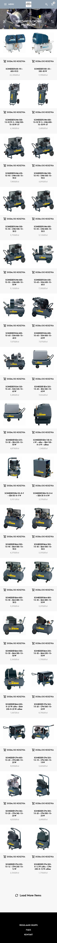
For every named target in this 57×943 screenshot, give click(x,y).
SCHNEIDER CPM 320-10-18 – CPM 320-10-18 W (43, 760)
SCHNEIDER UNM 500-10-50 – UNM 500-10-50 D (14, 229)
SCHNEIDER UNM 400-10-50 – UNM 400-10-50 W (14, 282)
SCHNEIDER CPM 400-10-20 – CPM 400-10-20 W (14, 760)
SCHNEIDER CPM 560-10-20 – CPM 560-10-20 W (43, 706)
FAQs (28, 930)
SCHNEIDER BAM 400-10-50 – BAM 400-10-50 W (43, 600)
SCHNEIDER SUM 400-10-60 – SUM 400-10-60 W (43, 335)
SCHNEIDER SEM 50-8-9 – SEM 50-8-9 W (14, 494)
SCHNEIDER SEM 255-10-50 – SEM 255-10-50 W (14, 442)
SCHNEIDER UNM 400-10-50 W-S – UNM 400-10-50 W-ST (42, 122)
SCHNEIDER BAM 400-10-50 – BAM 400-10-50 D (14, 600)
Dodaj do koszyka (16, 61)
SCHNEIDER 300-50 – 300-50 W (42, 70)
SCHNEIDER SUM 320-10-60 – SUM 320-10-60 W (14, 389)
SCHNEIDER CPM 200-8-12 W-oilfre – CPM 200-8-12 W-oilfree (43, 866)
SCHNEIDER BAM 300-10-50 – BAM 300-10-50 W (14, 653)
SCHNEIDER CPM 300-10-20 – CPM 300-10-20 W (43, 813)
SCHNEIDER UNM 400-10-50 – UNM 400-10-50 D (43, 229)
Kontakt (28, 935)
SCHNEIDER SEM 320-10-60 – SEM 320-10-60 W (43, 389)
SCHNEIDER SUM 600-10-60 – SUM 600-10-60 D (43, 282)
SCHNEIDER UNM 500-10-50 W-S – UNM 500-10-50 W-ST (14, 122)
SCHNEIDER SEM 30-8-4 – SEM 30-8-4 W (42, 494)
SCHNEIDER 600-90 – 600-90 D (14, 70)
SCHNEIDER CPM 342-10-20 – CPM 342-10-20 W (14, 813)
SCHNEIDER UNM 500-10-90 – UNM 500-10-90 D (43, 175)
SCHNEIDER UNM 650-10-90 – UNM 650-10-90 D (14, 175)
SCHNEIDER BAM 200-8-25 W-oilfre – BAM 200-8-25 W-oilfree (14, 706)
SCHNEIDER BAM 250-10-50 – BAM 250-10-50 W (43, 653)
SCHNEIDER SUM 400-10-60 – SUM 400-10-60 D (14, 335)
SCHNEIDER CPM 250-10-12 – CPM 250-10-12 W (14, 866)
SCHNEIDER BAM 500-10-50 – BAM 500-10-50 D (43, 546)
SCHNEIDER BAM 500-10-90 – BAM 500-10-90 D (14, 546)
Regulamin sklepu (28, 925)
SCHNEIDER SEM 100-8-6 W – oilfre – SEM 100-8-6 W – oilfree (42, 442)
